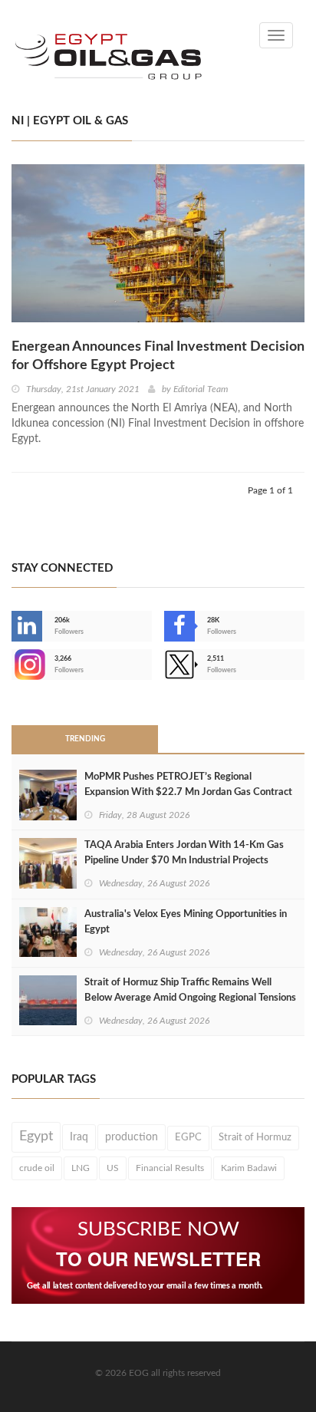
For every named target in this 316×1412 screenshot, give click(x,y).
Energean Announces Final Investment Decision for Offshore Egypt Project (158, 356)
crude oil (36, 1168)
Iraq (79, 1137)
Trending (85, 739)
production (131, 1137)
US (113, 1168)
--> (13, 664)
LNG (80, 1168)
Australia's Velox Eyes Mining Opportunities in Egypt (185, 922)
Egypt (36, 1136)
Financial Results (170, 1168)
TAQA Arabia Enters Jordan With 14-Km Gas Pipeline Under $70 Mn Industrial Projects (184, 853)
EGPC (188, 1138)
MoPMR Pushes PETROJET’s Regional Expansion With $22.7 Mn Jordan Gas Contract (188, 784)
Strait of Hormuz (255, 1137)
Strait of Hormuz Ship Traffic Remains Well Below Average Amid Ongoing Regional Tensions (190, 990)
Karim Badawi (249, 1168)
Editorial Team (200, 389)
